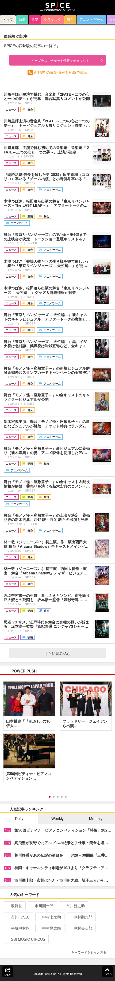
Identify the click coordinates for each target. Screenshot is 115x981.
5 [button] (66, 797)
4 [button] (62, 797)
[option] (57, 733)
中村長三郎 (83, 928)
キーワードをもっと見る (88, 952)
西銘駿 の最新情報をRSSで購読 (60, 72)
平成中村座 (20, 928)
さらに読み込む (57, 653)
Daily (19, 818)
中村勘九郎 (83, 916)
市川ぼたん (20, 916)
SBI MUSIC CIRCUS (28, 939)
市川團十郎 (44, 905)
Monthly (95, 818)
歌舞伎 (16, 905)
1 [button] (50, 797)
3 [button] (58, 797)
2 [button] (54, 797)
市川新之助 (75, 905)
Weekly (57, 818)
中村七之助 (51, 916)
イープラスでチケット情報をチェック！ (60, 60)
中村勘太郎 (51, 928)
